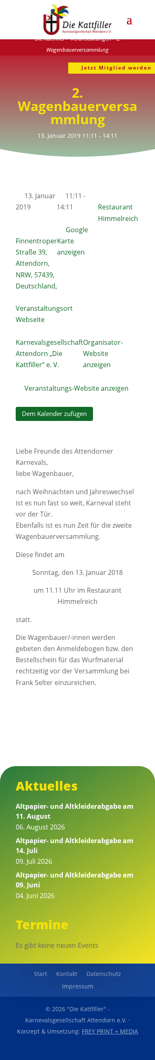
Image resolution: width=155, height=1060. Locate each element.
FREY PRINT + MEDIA (110, 1031)
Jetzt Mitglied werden (116, 67)
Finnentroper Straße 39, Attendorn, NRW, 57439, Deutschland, (36, 263)
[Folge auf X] (77, 1050)
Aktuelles (47, 785)
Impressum (77, 986)
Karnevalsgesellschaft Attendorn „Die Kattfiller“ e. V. (49, 353)
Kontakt (66, 974)
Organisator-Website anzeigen (103, 353)
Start (40, 974)
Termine (42, 924)
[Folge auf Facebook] (58, 1050)
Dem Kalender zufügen (54, 413)
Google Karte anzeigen (72, 241)
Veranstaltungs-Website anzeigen (76, 388)
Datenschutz (103, 974)
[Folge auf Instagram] (96, 1050)
